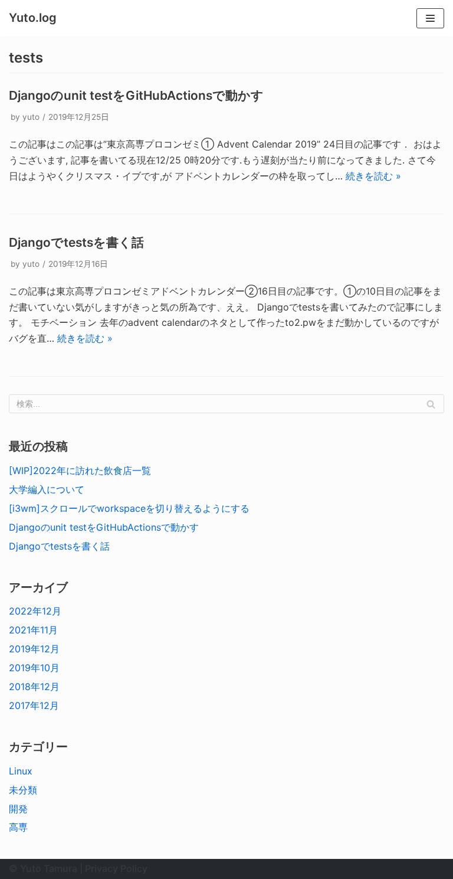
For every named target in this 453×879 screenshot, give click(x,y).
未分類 (23, 790)
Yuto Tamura (48, 868)
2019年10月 (34, 668)
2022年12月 (35, 611)
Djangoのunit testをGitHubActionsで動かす (136, 95)
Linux (20, 771)
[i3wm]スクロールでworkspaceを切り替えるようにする (129, 508)
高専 (18, 827)
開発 (18, 809)
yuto (31, 117)
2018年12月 (34, 686)
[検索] (431, 403)
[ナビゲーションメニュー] (430, 18)
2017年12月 (34, 705)
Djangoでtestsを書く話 (76, 242)
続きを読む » (373, 176)
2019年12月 (34, 649)
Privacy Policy (116, 868)
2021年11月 (33, 630)
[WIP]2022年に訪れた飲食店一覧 (80, 470)
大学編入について (46, 489)
